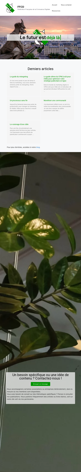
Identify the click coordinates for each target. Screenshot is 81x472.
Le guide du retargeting (19, 77)
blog (38, 147)
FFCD (20, 6)
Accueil (54, 5)
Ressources (56, 11)
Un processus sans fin (18, 100)
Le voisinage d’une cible (19, 124)
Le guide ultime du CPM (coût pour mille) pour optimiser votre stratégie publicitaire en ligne (57, 79)
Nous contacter (66, 5)
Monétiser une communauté (55, 100)
